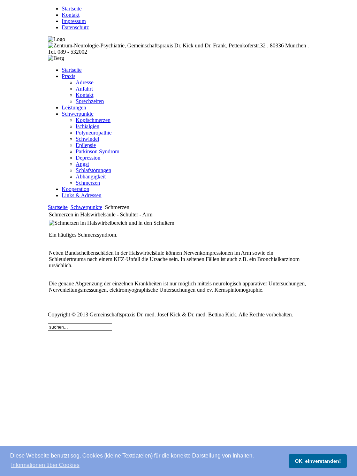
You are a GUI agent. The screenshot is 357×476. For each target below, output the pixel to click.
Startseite (58, 207)
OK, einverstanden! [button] (318, 461)
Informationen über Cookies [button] (45, 465)
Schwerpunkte (86, 207)
